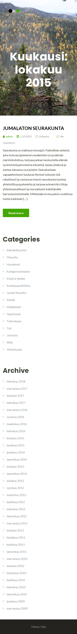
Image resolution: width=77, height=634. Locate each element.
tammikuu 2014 (17, 459)
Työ (9, 328)
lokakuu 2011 (15, 530)
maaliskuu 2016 (17, 424)
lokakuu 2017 (15, 395)
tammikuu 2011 (17, 551)
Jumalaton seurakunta (33, 128)
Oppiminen (14, 314)
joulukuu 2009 (16, 601)
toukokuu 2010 (16, 573)
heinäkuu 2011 (16, 537)
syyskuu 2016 (15, 417)
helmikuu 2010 (16, 587)
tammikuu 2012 (17, 516)
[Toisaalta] (12, 10)
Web (10, 342)
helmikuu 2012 (16, 509)
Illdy (43, 626)
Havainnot (13, 264)
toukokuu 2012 (16, 495)
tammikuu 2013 (17, 473)
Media (11, 300)
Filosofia (12, 257)
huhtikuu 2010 (16, 580)
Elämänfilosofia (17, 250)
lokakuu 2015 (15, 438)
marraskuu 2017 (17, 388)
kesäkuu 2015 (15, 445)
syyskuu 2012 (15, 488)
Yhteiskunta (14, 349)
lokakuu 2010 (15, 566)
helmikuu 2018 (16, 381)
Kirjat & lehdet (16, 278)
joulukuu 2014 (16, 452)
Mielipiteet (14, 307)
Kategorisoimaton (18, 271)
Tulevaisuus (14, 321)
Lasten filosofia (16, 292)
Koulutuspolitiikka (18, 285)
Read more (16, 213)
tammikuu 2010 (17, 594)
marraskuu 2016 (17, 409)
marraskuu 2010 (17, 558)
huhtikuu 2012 (16, 502)
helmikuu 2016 (16, 431)
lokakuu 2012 (15, 480)
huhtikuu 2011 (16, 544)
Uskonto (44, 136)
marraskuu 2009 (17, 608)
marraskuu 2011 (17, 523)
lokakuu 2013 (15, 466)
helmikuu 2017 (16, 402)
